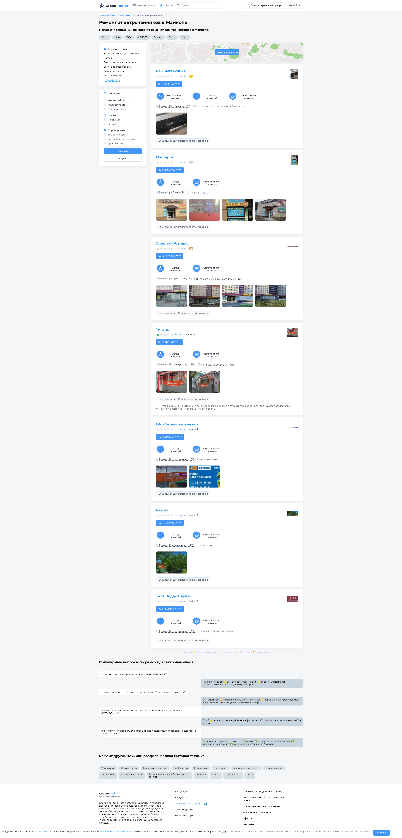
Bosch (104, 37)
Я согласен (381, 832)
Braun (172, 37)
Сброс (123, 158)
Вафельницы (232, 774)
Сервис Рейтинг (107, 15)
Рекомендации (184, 809)
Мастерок (165, 157)
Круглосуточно (116, 104)
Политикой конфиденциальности (116, 831)
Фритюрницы (129, 768)
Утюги (215, 774)
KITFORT (142, 37)
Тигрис (162, 329)
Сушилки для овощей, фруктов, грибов (167, 775)
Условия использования (257, 812)
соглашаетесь (42, 831)
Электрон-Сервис (172, 243)
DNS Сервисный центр (177, 424)
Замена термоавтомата (117, 66)
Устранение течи (114, 75)
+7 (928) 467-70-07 (171, 608)
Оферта (247, 818)
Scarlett (158, 37)
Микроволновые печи (246, 768)
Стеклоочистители (132, 774)
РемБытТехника (171, 71)
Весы (250, 774)
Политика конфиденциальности (262, 791)
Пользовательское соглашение (261, 806)
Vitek (117, 37)
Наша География (184, 815)
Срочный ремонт (118, 143)
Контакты (248, 824)
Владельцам (182, 797)
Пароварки (108, 774)
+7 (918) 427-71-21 (170, 83)
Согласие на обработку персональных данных (265, 799)
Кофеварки (220, 768)
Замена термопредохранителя (121, 53)
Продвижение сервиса (188, 803)
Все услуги (181, 791)
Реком (162, 510)
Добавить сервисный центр (264, 5)
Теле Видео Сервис (174, 596)
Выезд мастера (116, 134)
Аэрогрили (107, 768)
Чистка (108, 58)
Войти (296, 5)
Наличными (115, 119)
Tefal (129, 37)
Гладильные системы (155, 768)
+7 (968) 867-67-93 (171, 522)
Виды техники (126, 15)
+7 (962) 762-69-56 (171, 169)
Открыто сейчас (117, 109)
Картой (112, 124)
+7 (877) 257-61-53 (171, 342)
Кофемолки (201, 768)
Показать (122, 151)
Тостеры (201, 774)
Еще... (185, 37)
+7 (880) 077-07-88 (171, 436)
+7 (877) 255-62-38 (171, 256)
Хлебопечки (181, 768)
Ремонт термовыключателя (120, 62)
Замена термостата (115, 71)
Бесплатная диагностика (122, 139)
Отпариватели (273, 768)
